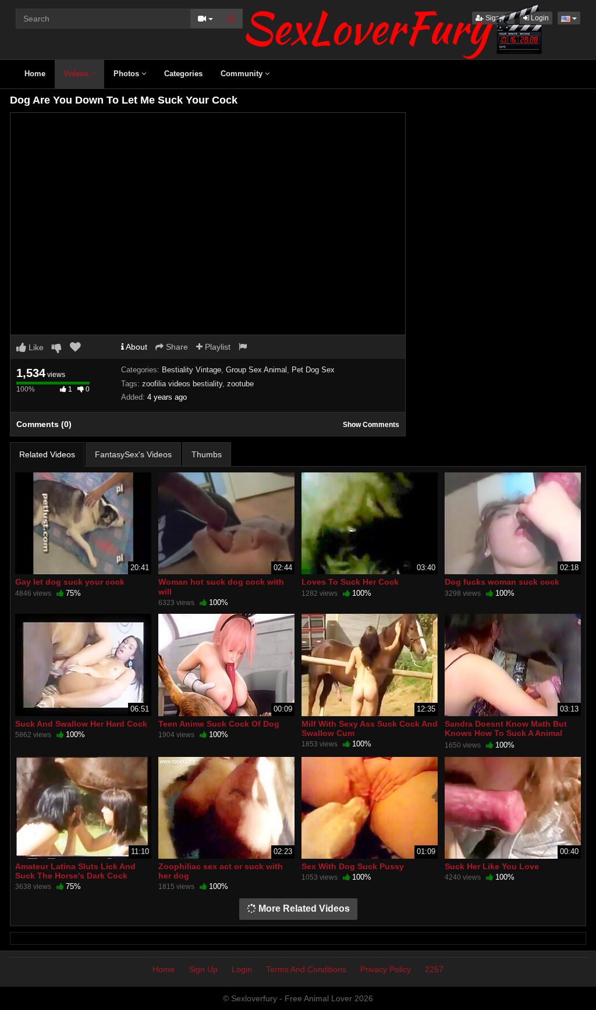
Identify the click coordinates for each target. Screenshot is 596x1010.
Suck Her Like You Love (492, 866)
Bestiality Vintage (191, 369)
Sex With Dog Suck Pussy (352, 866)
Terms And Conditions (306, 969)
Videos (77, 73)
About (135, 346)
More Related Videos (303, 908)
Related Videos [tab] (47, 454)
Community (243, 73)
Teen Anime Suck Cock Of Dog (218, 723)
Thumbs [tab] (206, 454)
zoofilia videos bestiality (182, 383)
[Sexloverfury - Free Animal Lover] (394, 29)
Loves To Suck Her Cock (350, 581)
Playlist (216, 346)
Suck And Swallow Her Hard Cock (81, 723)
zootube (240, 383)
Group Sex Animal (256, 369)
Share (176, 346)
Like (35, 347)
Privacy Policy (385, 969)
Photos (127, 73)
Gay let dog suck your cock (70, 581)
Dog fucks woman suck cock (502, 581)
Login (242, 969)
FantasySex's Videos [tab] (133, 454)
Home (34, 73)
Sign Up (203, 969)
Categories (183, 73)
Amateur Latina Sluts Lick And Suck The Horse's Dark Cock (75, 871)
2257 (434, 969)
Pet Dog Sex (313, 369)
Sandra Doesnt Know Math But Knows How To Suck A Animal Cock (506, 733)
